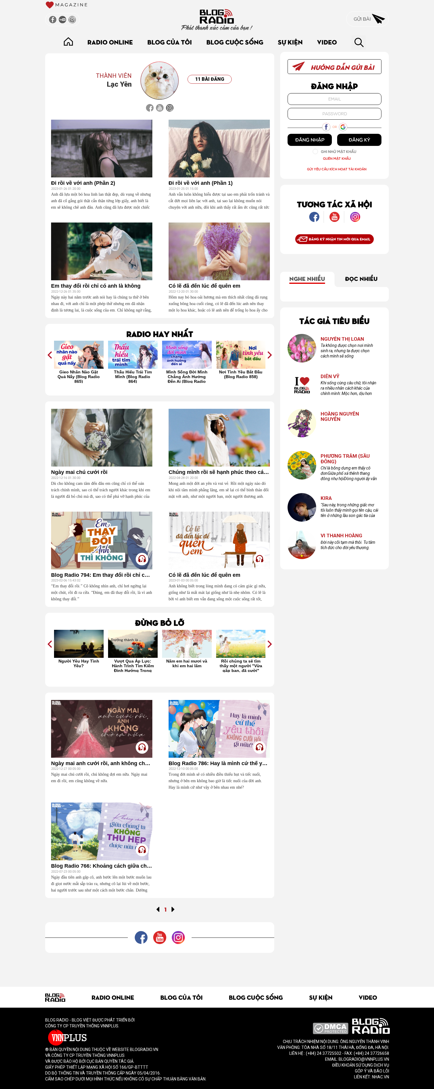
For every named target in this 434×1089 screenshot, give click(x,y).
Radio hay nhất (159, 333)
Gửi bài (363, 19)
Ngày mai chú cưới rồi (79, 472)
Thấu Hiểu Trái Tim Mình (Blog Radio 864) (133, 376)
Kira (326, 498)
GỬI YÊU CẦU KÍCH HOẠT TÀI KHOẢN (336, 169)
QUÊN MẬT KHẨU (337, 158)
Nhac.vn (380, 1077)
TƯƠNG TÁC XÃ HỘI (334, 204)
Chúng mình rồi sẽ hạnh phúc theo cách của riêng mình (219, 472)
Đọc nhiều (361, 278)
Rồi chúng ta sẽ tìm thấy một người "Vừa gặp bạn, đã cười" (241, 665)
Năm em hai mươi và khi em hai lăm (186, 663)
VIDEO (327, 41)
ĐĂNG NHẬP (309, 139)
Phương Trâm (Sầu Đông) (345, 458)
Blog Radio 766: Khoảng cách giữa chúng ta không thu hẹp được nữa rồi (101, 866)
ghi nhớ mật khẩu (338, 151)
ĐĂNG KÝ (359, 139)
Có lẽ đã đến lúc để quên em (204, 286)
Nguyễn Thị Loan (342, 339)
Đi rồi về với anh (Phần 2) (83, 183)
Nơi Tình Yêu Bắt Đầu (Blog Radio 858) (240, 374)
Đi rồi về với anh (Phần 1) (201, 183)
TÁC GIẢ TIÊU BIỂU (334, 320)
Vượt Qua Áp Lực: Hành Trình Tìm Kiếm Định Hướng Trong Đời (133, 665)
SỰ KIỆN (290, 41)
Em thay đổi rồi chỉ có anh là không (96, 286)
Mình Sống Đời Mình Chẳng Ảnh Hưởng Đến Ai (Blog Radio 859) (187, 376)
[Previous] (157, 909)
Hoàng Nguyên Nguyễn (340, 416)
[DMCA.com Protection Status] (330, 1028)
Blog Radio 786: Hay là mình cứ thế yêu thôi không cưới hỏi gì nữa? (219, 763)
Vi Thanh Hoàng (341, 535)
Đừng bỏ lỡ (159, 622)
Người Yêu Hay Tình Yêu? (78, 663)
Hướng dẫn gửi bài (341, 67)
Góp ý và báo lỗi (372, 1071)
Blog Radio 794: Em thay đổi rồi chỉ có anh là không (101, 575)
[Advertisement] (159, 966)
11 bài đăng (209, 79)
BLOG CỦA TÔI (169, 41)
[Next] (173, 909)
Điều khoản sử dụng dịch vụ (360, 1065)
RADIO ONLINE (110, 41)
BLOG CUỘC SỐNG (234, 41)
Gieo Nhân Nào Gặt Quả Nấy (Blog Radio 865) (79, 376)
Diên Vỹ (330, 376)
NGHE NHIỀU (307, 278)
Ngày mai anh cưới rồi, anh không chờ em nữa (101, 763)
